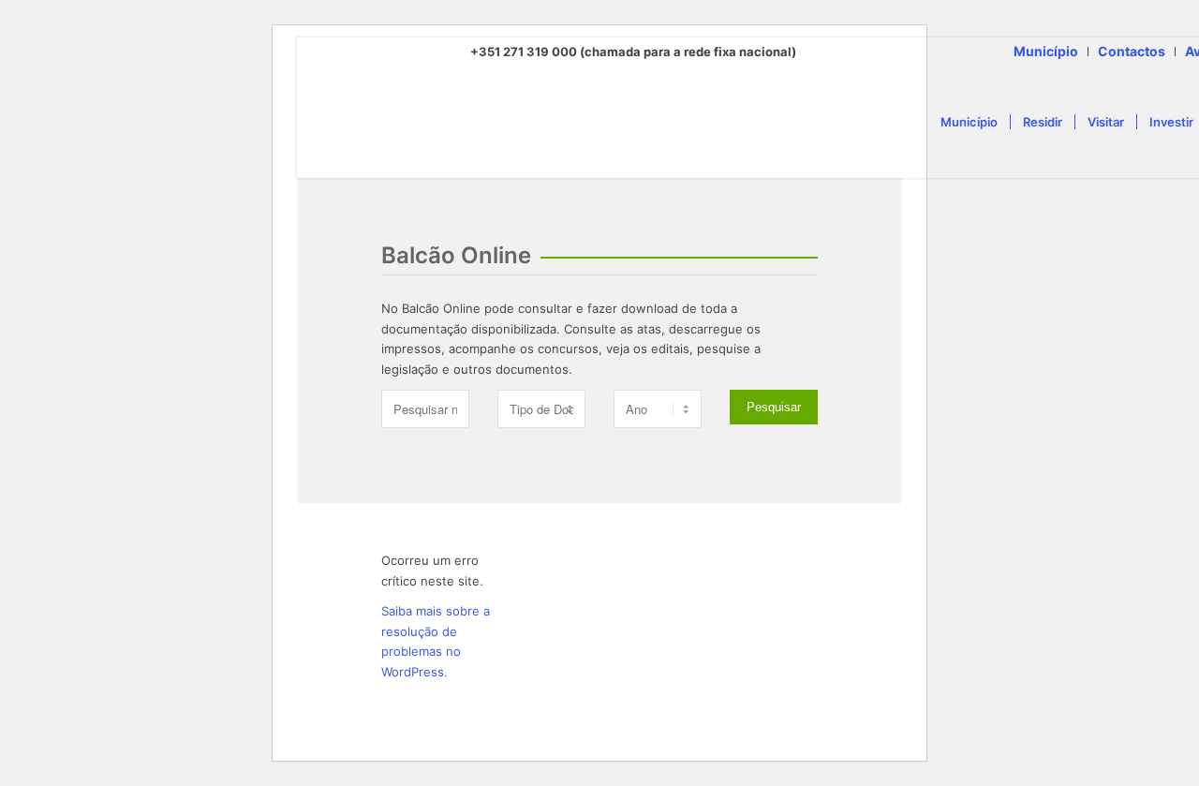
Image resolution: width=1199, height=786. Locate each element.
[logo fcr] (594, 122)
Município (1046, 51)
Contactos (1131, 51)
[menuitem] (1046, 51)
